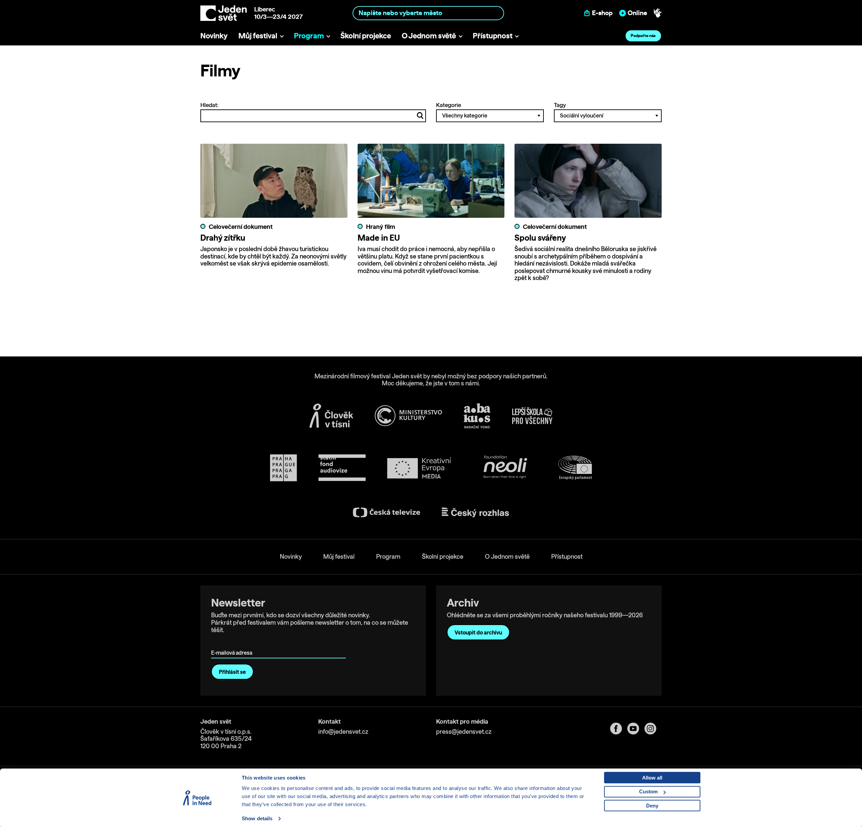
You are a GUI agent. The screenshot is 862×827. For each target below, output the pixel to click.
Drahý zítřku (222, 237)
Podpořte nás (643, 35)
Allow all (652, 778)
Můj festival (257, 35)
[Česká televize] (386, 512)
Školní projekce (365, 35)
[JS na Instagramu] (653, 728)
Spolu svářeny (540, 237)
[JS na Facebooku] (618, 728)
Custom (648, 791)
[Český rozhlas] (475, 512)
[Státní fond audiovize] (342, 468)
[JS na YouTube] (635, 728)
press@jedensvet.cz (464, 731)
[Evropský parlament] (575, 468)
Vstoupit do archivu (478, 632)
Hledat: (209, 105)
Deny (652, 805)
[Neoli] (505, 468)
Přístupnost (492, 35)
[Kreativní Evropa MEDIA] (419, 468)
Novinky (214, 35)
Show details (257, 818)
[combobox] (428, 13)
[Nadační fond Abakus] (477, 415)
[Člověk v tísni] (331, 416)
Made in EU (379, 237)
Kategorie (448, 105)
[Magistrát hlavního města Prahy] (283, 468)
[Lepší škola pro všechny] (532, 416)
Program (309, 35)
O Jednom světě (429, 35)
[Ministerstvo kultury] (408, 415)
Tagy (560, 105)
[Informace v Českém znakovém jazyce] (658, 13)
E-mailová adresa (233, 643)
